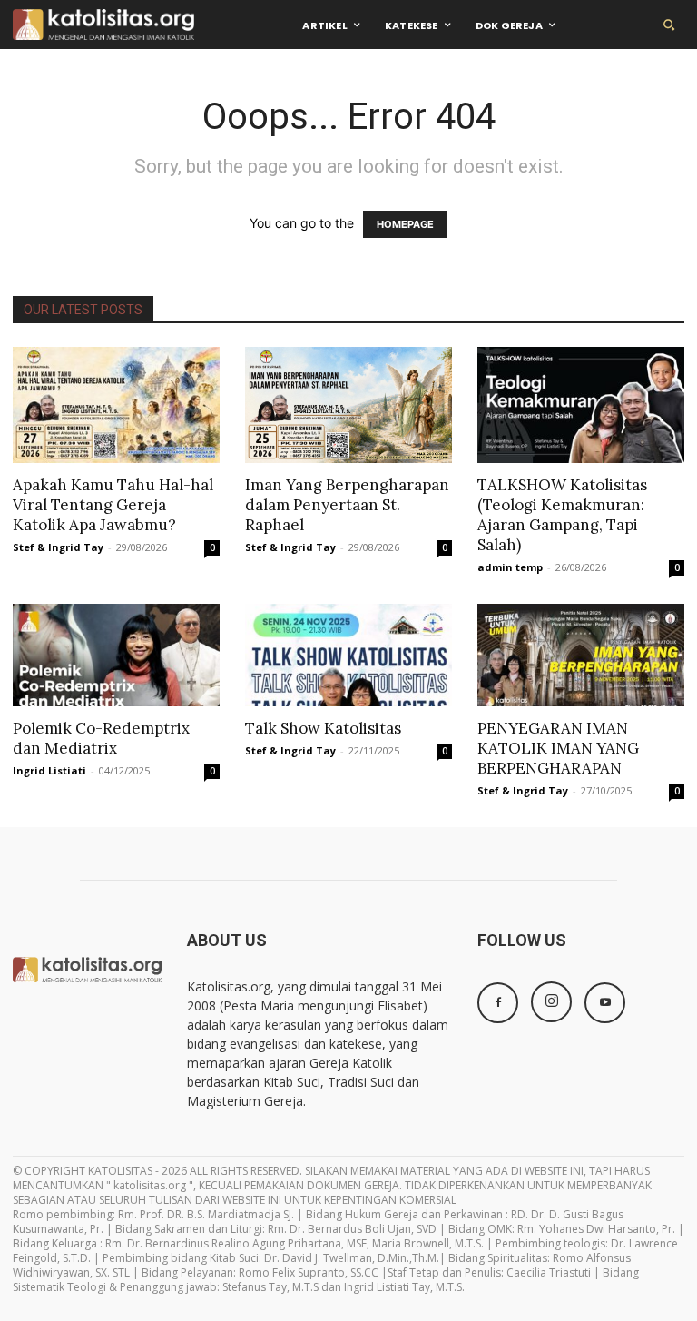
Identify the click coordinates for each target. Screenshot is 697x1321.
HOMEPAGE (405, 224)
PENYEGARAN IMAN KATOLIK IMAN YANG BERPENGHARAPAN (558, 748)
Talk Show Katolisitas (323, 728)
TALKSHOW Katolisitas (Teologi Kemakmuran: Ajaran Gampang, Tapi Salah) (562, 515)
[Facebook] (497, 1002)
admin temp (510, 567)
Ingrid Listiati (49, 770)
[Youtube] (604, 1002)
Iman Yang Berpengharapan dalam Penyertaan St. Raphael (347, 505)
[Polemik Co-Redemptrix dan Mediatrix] (116, 655)
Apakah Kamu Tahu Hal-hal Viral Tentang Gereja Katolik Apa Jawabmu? (113, 505)
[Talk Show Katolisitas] (348, 655)
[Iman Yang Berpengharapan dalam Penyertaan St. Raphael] (348, 405)
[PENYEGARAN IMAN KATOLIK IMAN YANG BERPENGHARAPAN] (580, 655)
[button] (668, 24)
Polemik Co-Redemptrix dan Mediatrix (101, 738)
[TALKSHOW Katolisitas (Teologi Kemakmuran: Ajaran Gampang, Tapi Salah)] (580, 405)
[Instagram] (551, 1001)
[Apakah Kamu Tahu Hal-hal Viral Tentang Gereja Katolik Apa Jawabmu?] (116, 405)
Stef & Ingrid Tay (58, 547)
